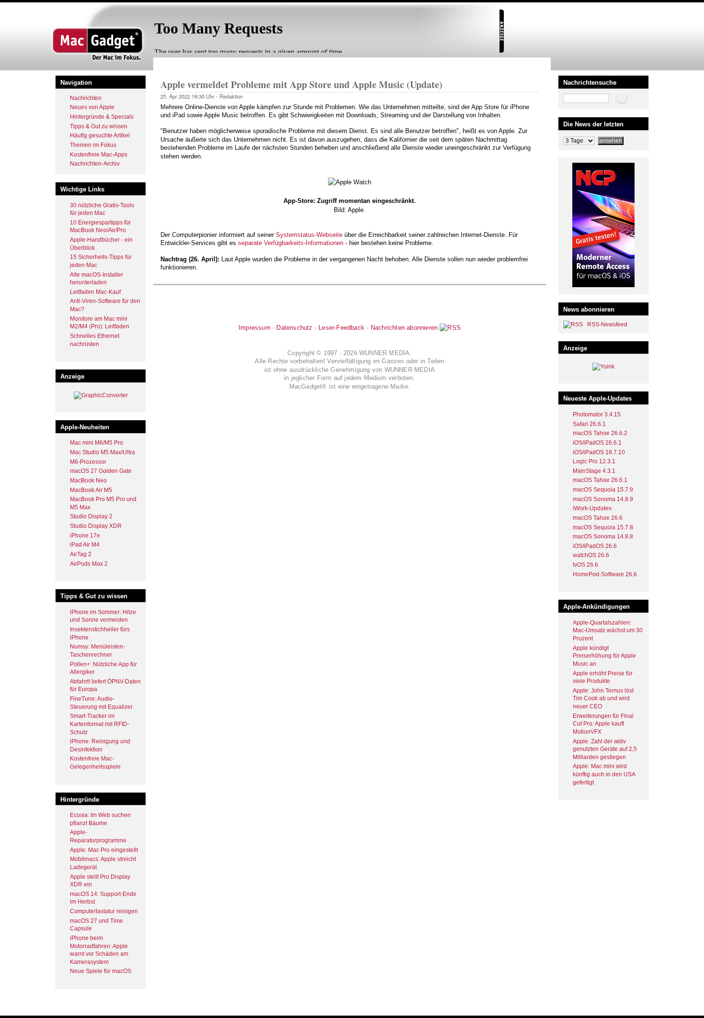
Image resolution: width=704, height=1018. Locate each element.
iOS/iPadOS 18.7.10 (599, 452)
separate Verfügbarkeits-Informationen (290, 242)
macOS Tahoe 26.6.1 (600, 480)
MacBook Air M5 (91, 490)
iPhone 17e (85, 535)
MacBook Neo (88, 480)
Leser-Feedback (341, 327)
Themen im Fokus (93, 145)
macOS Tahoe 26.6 (598, 518)
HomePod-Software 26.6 (605, 574)
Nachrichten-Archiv (95, 163)
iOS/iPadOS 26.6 (595, 546)
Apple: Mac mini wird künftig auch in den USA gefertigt (604, 774)
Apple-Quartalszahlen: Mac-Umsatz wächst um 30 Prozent (608, 630)
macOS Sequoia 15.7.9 (603, 489)
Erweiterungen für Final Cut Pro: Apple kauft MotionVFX (603, 724)
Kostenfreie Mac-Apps (98, 154)
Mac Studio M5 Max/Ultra (102, 452)
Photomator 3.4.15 (597, 414)
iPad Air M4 (85, 544)
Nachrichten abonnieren (404, 327)
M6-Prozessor (88, 462)
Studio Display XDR (96, 526)
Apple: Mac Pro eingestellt (104, 850)
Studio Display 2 (91, 516)
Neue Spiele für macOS (100, 971)
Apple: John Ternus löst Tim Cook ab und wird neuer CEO (603, 698)
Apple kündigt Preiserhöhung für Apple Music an (604, 656)
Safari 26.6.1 (589, 424)
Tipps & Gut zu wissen (98, 126)
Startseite (172, 64)
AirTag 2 (80, 554)
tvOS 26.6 (585, 564)
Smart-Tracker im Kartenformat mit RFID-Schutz (99, 724)
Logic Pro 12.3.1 (594, 461)
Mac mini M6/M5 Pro (96, 442)
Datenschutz (294, 327)
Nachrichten (86, 98)
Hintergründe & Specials (102, 116)
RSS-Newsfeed (607, 324)
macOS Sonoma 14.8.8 (603, 536)
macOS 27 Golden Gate (101, 471)
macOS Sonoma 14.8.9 (603, 499)
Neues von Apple (92, 107)
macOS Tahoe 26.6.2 (600, 433)
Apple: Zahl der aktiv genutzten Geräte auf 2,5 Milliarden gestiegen (605, 749)
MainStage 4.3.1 (594, 471)
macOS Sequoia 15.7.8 (603, 527)
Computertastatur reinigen (104, 911)
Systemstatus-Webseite (309, 234)
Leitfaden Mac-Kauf (95, 292)
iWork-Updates (592, 508)
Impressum (254, 327)
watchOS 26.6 (591, 555)
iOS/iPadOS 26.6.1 (597, 442)
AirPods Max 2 (89, 563)
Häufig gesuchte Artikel (100, 135)
